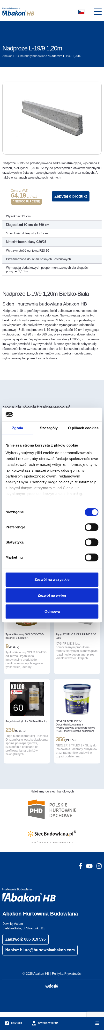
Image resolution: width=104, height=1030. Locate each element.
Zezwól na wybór (52, 595)
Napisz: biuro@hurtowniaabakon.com (40, 950)
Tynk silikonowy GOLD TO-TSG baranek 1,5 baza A (25, 636)
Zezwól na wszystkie (52, 579)
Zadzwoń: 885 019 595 (25, 939)
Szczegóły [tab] (49, 428)
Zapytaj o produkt (70, 196)
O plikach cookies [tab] (83, 428)
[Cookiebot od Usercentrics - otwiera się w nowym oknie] (77, 414)
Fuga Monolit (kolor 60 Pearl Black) (26, 721)
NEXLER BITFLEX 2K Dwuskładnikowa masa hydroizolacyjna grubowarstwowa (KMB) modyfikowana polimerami (75, 726)
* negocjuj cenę (26, 201)
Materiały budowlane (33, 56)
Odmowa (52, 611)
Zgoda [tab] (17, 428)
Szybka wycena (48, 1023)
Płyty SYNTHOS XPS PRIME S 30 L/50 (76, 636)
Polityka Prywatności (67, 973)
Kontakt (16, 1023)
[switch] (91, 527)
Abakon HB (9, 56)
